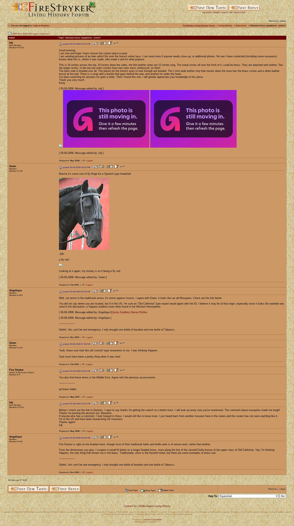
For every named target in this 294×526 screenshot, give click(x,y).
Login (35, 25)
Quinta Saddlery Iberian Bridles (129, 312)
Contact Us (130, 506)
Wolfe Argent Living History (154, 506)
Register (45, 25)
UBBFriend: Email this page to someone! (31, 34)
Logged (89, 160)
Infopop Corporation (153, 519)
